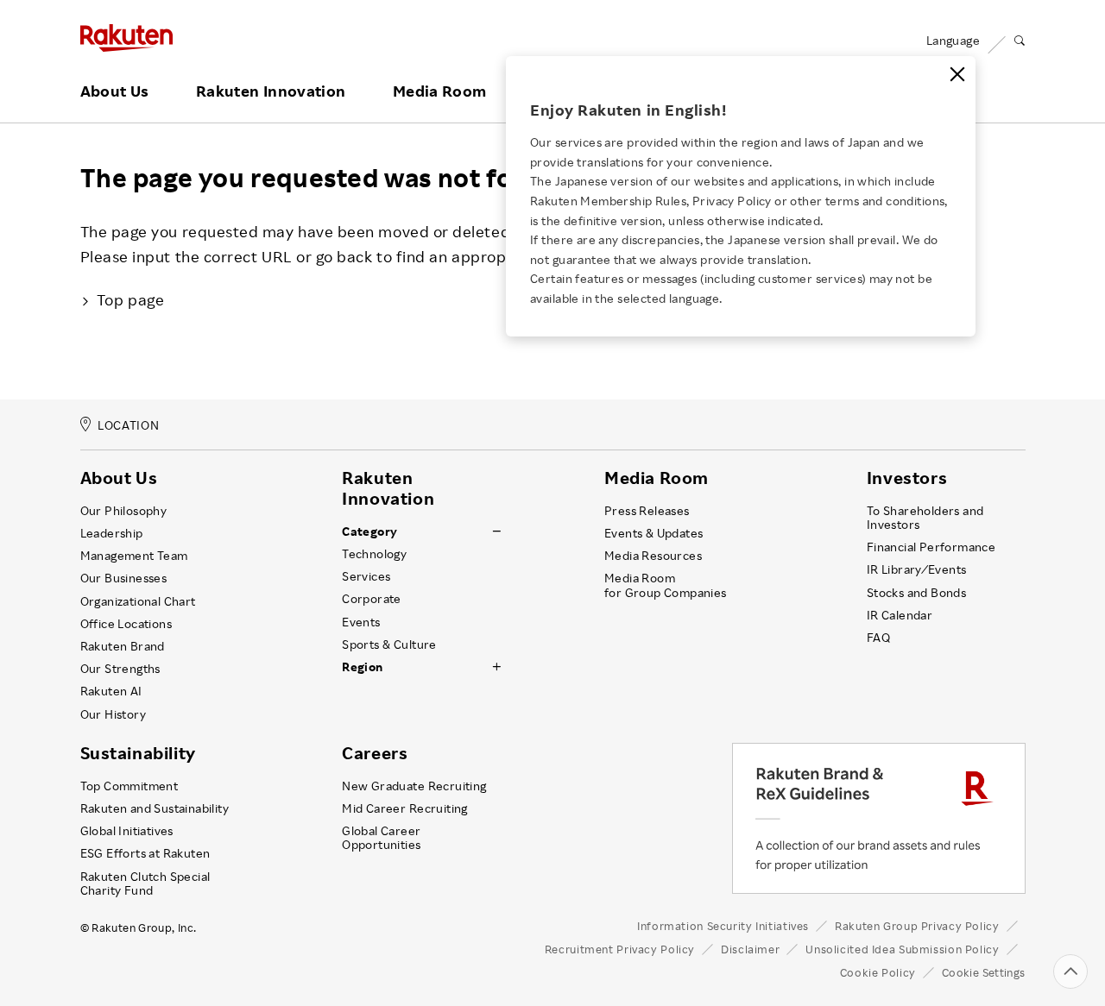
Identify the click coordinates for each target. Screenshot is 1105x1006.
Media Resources (653, 556)
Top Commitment (129, 786)
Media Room (440, 91)
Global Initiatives (127, 831)
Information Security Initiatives (723, 926)
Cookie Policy (878, 972)
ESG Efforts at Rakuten (145, 853)
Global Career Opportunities (381, 838)
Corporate (371, 599)
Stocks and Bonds (916, 593)
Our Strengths (120, 669)
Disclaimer (750, 949)
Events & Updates (653, 533)
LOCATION (128, 425)
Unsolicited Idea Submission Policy (902, 949)
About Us (114, 91)
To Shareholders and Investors (925, 517)
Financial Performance (931, 547)
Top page (130, 299)
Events (361, 622)
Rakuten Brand (122, 646)
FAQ (878, 637)
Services (366, 576)
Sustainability (138, 753)
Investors (907, 478)
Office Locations (126, 624)
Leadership (111, 533)
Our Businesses (123, 578)
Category (369, 531)
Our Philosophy (123, 511)
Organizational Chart (138, 601)
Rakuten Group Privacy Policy (917, 926)
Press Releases (647, 511)
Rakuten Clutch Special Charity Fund (145, 883)
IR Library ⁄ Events (917, 569)
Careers (374, 753)
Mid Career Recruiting (405, 808)
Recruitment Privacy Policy (620, 949)
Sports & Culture (389, 644)
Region (362, 667)
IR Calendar (899, 615)
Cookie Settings (984, 972)
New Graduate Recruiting (414, 786)
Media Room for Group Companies (665, 585)
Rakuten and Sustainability (155, 808)
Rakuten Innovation (270, 91)
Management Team (134, 556)
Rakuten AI (111, 691)
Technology (374, 554)
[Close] (957, 74)
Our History (113, 714)
